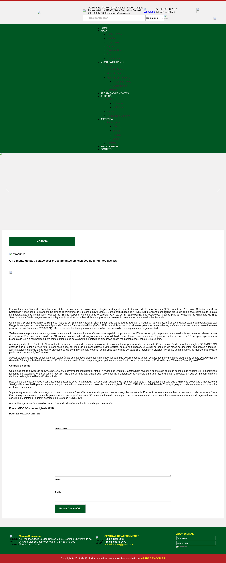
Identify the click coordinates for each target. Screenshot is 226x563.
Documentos (114, 58)
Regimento (113, 42)
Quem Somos (114, 34)
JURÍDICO (106, 96)
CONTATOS (107, 149)
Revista (117, 134)
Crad (109, 54)
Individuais (119, 107)
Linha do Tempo (115, 69)
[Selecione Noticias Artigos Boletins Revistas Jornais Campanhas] (155, 18)
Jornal (116, 138)
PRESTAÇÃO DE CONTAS (115, 93)
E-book (117, 126)
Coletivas (118, 103)
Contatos (112, 143)
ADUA (104, 30)
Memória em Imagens (118, 77)
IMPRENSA (107, 119)
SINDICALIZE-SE (110, 146)
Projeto (111, 65)
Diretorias (112, 90)
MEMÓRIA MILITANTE (112, 62)
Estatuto (111, 38)
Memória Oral (114, 73)
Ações (110, 99)
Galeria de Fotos (122, 81)
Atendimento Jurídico (118, 115)
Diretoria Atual (114, 50)
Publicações (113, 122)
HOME (104, 28)
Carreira (111, 46)
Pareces (111, 111)
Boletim (117, 130)
